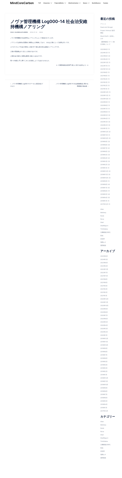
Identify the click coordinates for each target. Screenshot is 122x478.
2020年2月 (104, 125)
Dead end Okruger (106, 27)
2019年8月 (103, 145)
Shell (102, 222)
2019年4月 (103, 158)
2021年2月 (103, 85)
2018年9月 (103, 181)
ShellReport (104, 226)
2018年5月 (103, 194)
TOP (39, 3)
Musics (85, 3)
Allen (102, 209)
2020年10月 (104, 99)
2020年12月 (104, 92)
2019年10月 (104, 138)
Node (102, 216)
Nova (41, 32)
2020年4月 (104, 118)
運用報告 (103, 245)
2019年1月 (103, 168)
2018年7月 (103, 188)
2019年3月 (103, 161)
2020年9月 (104, 102)
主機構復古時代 (105, 232)
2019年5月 (103, 155)
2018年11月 (104, 174)
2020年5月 (104, 115)
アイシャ (103, 24)
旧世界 (102, 239)
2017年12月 (104, 204)
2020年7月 (104, 109)
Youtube (105, 3)
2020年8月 (104, 105)
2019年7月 (103, 148)
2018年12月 (104, 171)
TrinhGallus (104, 229)
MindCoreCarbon (22, 3)
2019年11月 (104, 135)
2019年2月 (103, 164)
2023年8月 (104, 56)
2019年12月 (104, 132)
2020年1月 (103, 128)
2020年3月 (104, 122)
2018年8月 (103, 184)
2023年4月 (104, 59)
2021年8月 (103, 72)
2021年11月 (104, 69)
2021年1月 (103, 89)
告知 (101, 235)
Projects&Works (59, 3)
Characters (46, 3)
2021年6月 (103, 76)
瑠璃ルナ (103, 242)
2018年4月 (103, 197)
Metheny (103, 212)
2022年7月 (104, 66)
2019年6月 (103, 151)
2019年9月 (103, 141)
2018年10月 (104, 178)
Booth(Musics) (96, 3)
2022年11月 (104, 62)
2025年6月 (104, 49)
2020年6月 (104, 112)
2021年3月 (103, 82)
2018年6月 (103, 191)
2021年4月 (103, 79)
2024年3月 (104, 53)
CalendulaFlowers (21, 32)
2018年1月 (103, 201)
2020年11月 (104, 95)
